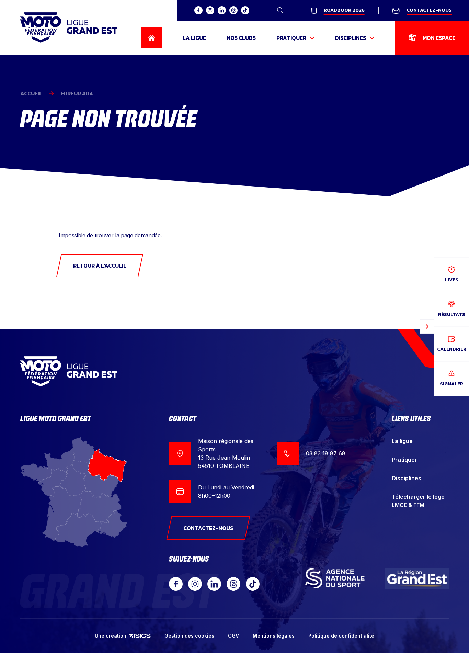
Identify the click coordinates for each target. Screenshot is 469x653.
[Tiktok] (253, 584)
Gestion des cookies (189, 636)
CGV (233, 636)
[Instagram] (195, 584)
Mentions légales (274, 636)
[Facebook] (176, 584)
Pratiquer (404, 459)
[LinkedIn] (214, 584)
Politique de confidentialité (341, 636)
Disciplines (406, 478)
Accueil (31, 93)
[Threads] (233, 584)
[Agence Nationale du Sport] (335, 578)
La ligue (402, 441)
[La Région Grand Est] (417, 578)
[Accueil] (68, 27)
